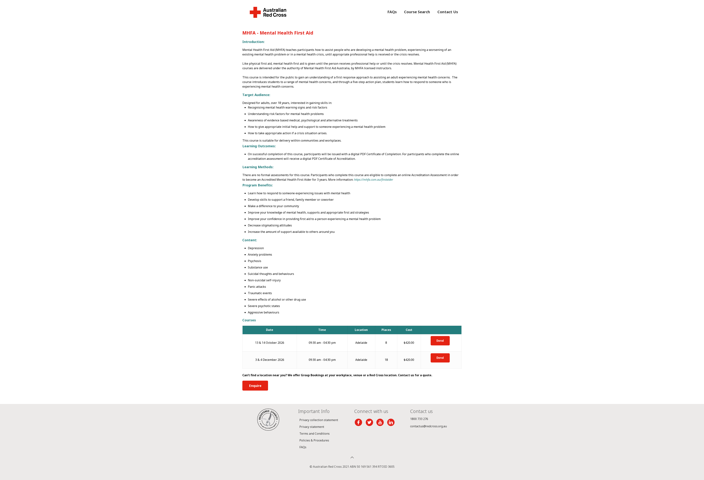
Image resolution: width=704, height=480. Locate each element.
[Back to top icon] (352, 457)
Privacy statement (311, 427)
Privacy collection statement (318, 420)
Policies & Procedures (314, 440)
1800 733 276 (419, 419)
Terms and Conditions (314, 434)
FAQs (302, 447)
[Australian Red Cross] (268, 12)
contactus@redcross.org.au (428, 426)
